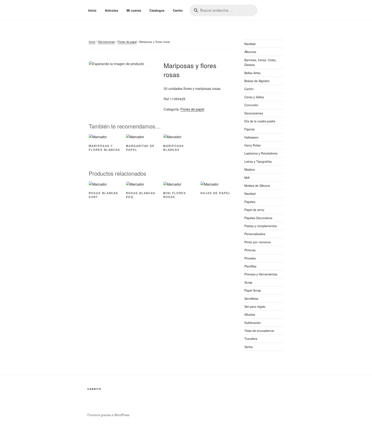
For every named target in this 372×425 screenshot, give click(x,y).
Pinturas (250, 250)
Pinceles (250, 258)
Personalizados (254, 234)
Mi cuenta (134, 10)
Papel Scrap (252, 290)
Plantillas (250, 266)
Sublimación (252, 322)
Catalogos (156, 10)
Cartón (249, 89)
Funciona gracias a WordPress (108, 415)
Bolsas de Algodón (257, 81)
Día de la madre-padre (259, 121)
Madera (249, 169)
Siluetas (249, 314)
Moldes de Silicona (257, 185)
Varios (248, 347)
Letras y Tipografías (258, 161)
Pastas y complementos (260, 226)
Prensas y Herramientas (260, 274)
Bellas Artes (252, 73)
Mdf (247, 177)
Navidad (250, 44)
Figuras (249, 129)
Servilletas (251, 298)
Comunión (251, 105)
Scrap (248, 282)
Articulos (111, 10)
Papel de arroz (254, 210)
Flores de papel (127, 42)
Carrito (178, 10)
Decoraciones (106, 42)
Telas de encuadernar (259, 330)
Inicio (92, 10)
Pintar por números (257, 242)
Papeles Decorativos (258, 218)
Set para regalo (254, 306)
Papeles (249, 202)
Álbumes (250, 52)
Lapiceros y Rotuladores (260, 153)
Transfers (250, 338)
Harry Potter (252, 145)
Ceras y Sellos (254, 97)
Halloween (251, 137)
